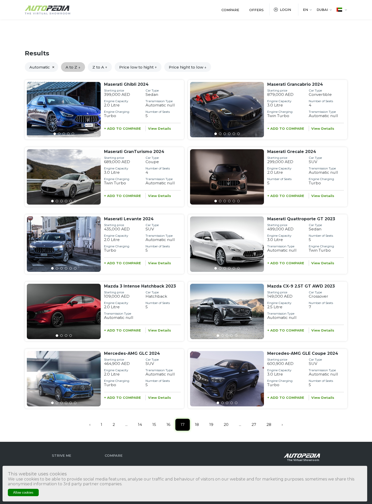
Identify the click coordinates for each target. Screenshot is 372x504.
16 (168, 424)
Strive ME (61, 455)
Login (285, 10)
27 (254, 424)
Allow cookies (23, 492)
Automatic (39, 67)
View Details (159, 128)
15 (154, 424)
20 (226, 424)
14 (140, 424)
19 (211, 424)
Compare (230, 10)
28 (268, 424)
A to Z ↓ (73, 67)
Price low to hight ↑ (138, 67)
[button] (54, 134)
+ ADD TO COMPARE (122, 128)
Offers (256, 10)
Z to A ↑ (99, 67)
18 (197, 424)
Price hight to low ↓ (187, 67)
